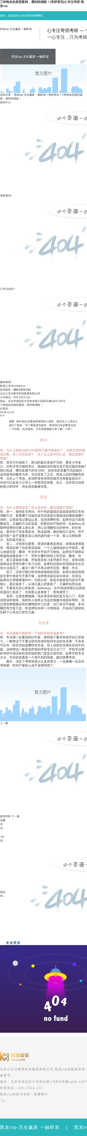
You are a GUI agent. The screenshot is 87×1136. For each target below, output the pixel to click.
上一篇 (4, 723)
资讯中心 (5, 102)
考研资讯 (53, 94)
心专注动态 (6, 288)
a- (3, 415)
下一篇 (15, 816)
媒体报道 (5, 382)
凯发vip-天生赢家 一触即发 (16, 29)
